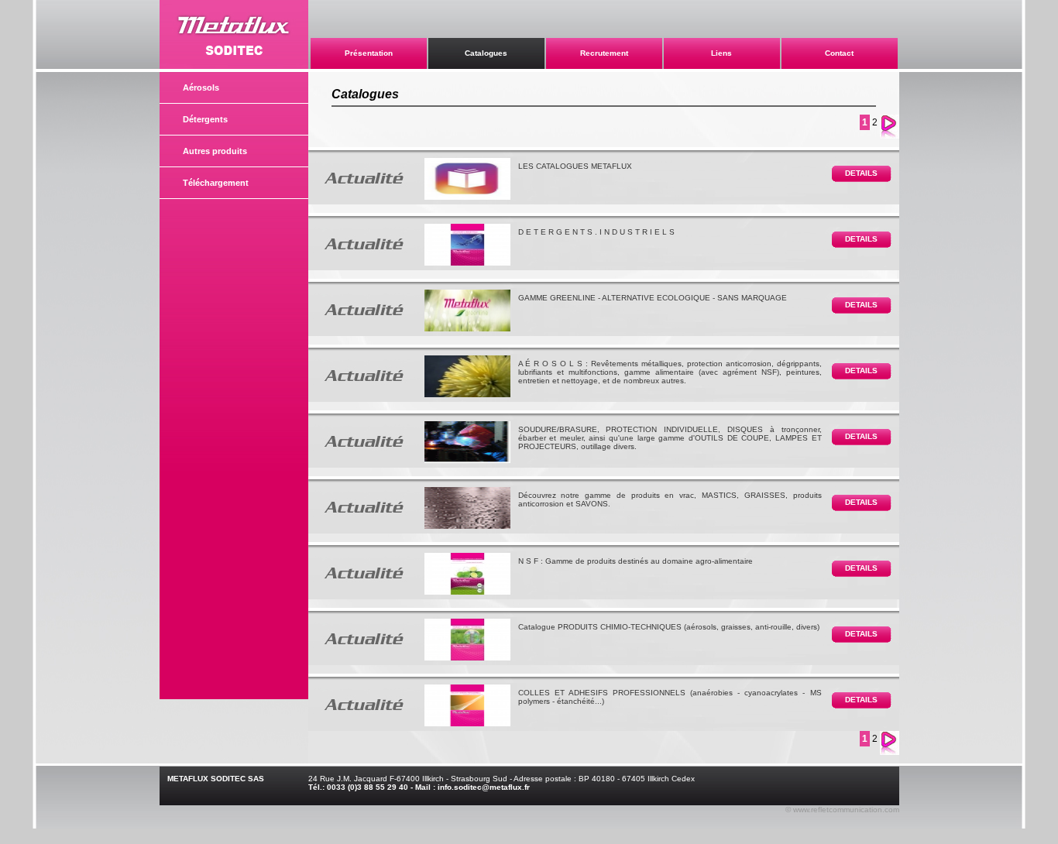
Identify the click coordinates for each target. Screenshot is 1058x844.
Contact (839, 53)
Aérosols (201, 87)
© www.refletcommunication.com (842, 809)
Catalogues (486, 53)
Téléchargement (216, 182)
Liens (721, 53)
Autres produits (215, 151)
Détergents (205, 119)
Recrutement (604, 53)
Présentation (369, 53)
